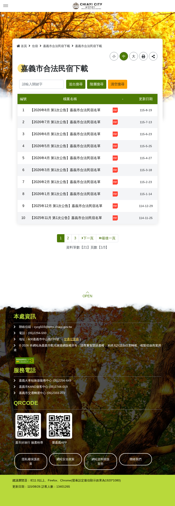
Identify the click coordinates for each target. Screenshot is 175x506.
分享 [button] (153, 56)
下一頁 (88, 238)
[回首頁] (87, 6)
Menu (6, 6)
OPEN (87, 296)
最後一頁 (108, 238)
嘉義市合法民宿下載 (56, 46)
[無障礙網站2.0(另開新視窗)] (24, 360)
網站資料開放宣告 (100, 461)
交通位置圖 (71, 339)
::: (13, 45)
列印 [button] (143, 56)
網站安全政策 (65, 459)
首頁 (24, 46)
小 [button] (114, 56)
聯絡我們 (135, 459)
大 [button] (133, 56)
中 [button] (123, 56)
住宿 (35, 46)
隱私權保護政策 (31, 461)
